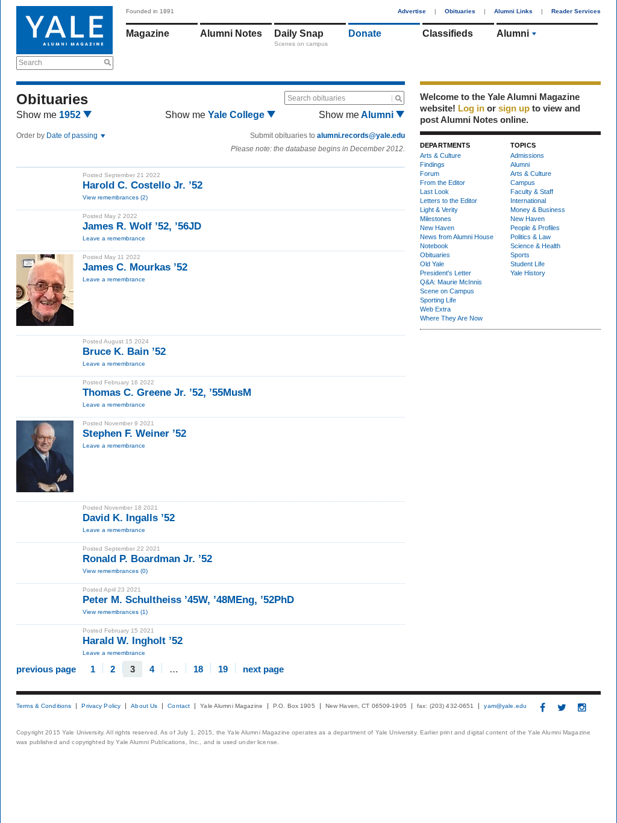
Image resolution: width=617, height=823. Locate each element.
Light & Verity (439, 209)
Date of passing (72, 135)
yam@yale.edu (505, 706)
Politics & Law (530, 236)
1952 (71, 115)
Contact (179, 706)
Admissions (527, 155)
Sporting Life (438, 300)
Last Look (434, 191)
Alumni (512, 33)
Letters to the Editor (448, 200)
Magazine (147, 33)
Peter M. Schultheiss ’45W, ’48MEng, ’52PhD (188, 600)
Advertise (412, 11)
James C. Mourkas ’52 (135, 267)
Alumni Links (513, 11)
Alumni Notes (231, 33)
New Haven (437, 227)
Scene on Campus (447, 291)
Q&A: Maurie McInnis (451, 282)
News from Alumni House (456, 236)
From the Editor (442, 182)
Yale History (527, 273)
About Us (144, 706)
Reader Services (576, 11)
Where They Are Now (451, 318)
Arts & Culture (440, 155)
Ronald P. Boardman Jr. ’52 (147, 559)
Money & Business (537, 209)
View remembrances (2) (115, 197)
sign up (514, 108)
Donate (364, 33)
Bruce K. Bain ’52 (124, 351)
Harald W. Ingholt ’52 (133, 640)
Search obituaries (316, 98)
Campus (522, 182)
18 (198, 668)
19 (223, 668)
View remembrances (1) (115, 612)
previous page (46, 668)
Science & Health (535, 245)
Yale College (237, 115)
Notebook (434, 245)
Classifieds (447, 33)
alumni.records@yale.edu (361, 135)
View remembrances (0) (115, 571)
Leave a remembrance (114, 238)
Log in (471, 108)
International (528, 200)
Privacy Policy (101, 706)
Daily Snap (299, 33)
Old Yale (432, 264)
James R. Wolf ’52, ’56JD (142, 226)
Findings (432, 164)
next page (263, 668)
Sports (520, 254)
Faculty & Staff (531, 191)
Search (30, 62)
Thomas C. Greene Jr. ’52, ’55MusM (167, 392)
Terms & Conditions (43, 706)
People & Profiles (535, 227)
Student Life (527, 264)
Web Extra (435, 309)
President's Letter (445, 273)
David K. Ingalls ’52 (129, 518)
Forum (429, 173)
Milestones (435, 218)
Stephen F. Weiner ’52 (134, 433)
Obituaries (460, 11)
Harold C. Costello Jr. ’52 (142, 185)
